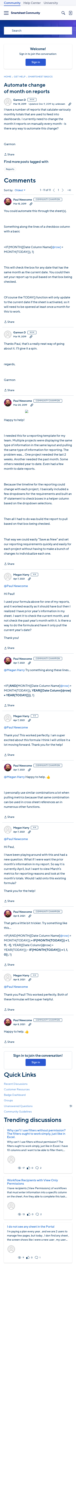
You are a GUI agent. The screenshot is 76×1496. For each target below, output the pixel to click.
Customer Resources (17, 1089)
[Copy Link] (69, 104)
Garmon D (19, 100)
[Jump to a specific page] (69, 190)
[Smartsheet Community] (25, 13)
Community (12, 3)
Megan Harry (21, 575)
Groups (8, 1100)
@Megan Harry (14, 670)
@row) (56, 247)
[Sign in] (70, 13)
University (51, 3)
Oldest (19, 190)
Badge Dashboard (15, 1095)
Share (9, 155)
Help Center (32, 3)
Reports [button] (10, 169)
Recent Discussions (15, 1084)
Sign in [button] (36, 62)
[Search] (63, 13)
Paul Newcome (22, 200)
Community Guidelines (18, 1112)
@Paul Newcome (16, 586)
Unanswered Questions (38, 1106)
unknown (60, 103)
